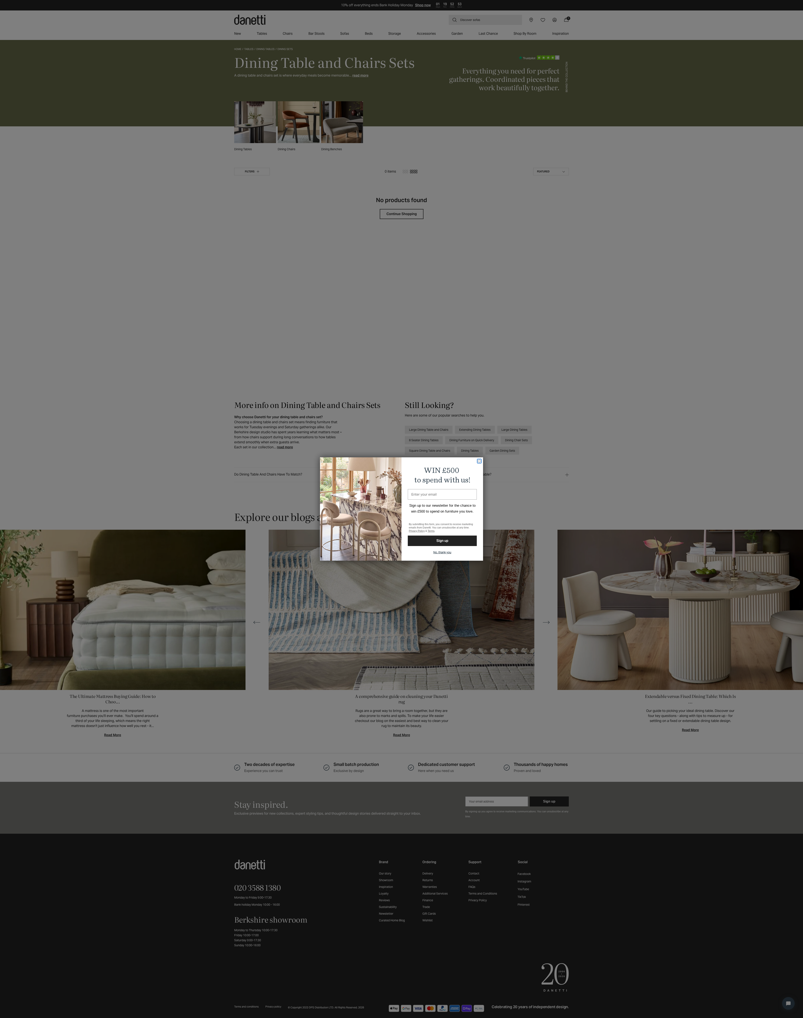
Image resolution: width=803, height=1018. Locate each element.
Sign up (442, 540)
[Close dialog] (479, 461)
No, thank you (442, 552)
